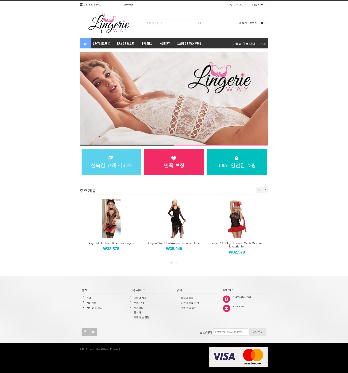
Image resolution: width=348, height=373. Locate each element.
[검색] (199, 23)
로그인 (253, 23)
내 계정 (243, 23)
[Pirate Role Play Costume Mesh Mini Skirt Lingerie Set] (237, 218)
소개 (89, 298)
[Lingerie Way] (109, 23)
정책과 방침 (187, 298)
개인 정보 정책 (189, 307)
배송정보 (91, 302)
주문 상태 (139, 302)
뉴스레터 (205, 332)
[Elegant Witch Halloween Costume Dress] (174, 218)
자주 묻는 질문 (94, 307)
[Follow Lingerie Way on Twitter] (93, 332)
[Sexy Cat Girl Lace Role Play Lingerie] (111, 218)
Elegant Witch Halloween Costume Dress (174, 243)
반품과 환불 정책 (190, 302)
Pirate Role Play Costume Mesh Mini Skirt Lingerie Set (236, 244)
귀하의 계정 (140, 298)
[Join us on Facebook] (85, 332)
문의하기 (138, 312)
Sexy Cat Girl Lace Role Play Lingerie (111, 243)
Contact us (239, 306)
